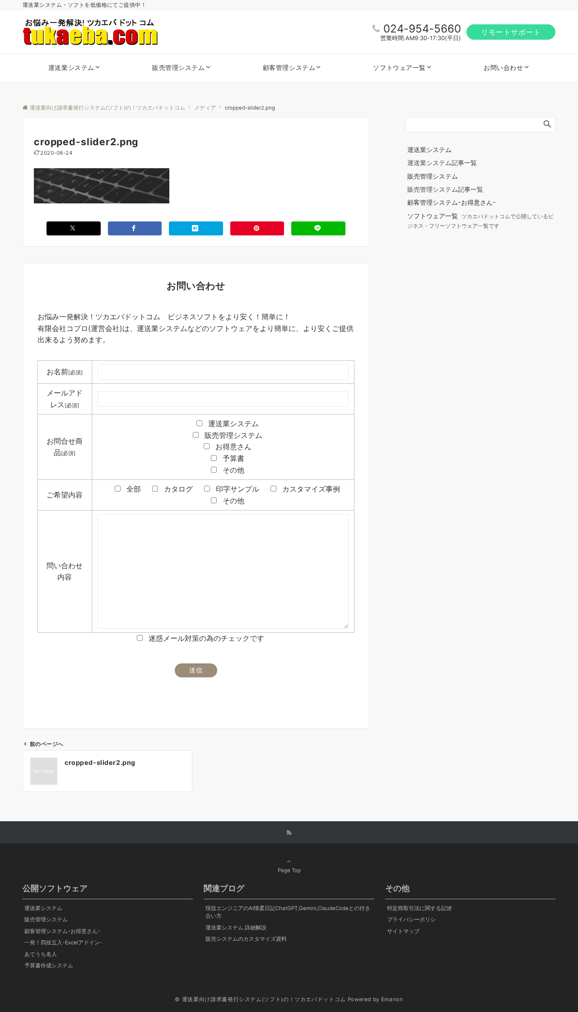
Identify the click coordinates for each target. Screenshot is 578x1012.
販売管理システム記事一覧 (445, 189)
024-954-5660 (422, 28)
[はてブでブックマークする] (196, 228)
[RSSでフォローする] (289, 833)
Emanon (392, 999)
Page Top (289, 870)
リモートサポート (511, 32)
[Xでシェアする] (74, 228)
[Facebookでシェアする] (135, 228)
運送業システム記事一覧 (442, 162)
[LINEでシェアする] (318, 228)
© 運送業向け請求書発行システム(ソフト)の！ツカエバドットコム (260, 999)
